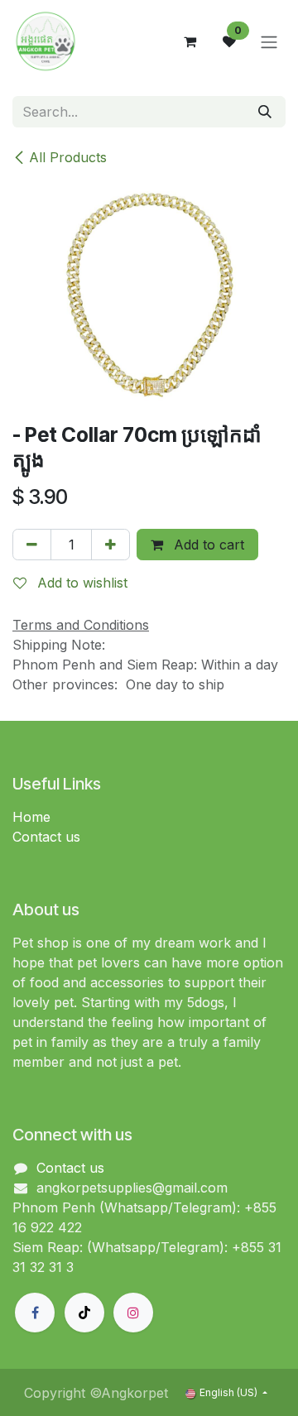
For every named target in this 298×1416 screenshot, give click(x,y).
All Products (68, 157)
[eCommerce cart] (189, 41)
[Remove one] (31, 544)
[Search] (265, 111)
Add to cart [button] (207, 544)
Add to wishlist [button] (80, 582)
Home (31, 817)
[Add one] (110, 544)
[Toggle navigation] (269, 41)
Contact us (46, 836)
